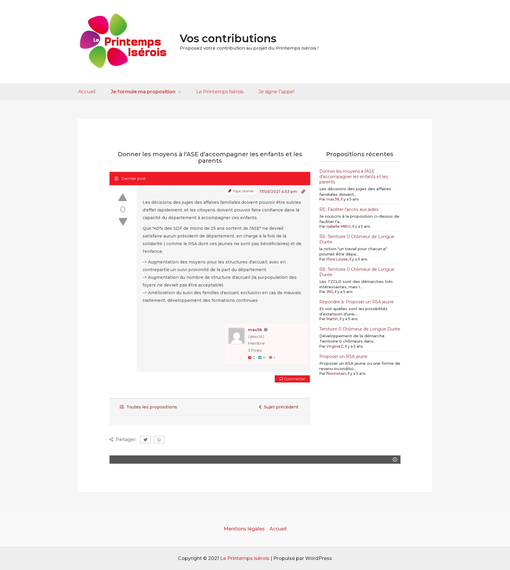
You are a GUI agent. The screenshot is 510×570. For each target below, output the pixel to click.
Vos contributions (228, 38)
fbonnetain (336, 373)
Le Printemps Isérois (219, 92)
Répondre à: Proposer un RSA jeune (356, 301)
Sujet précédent (279, 407)
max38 (255, 329)
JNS (329, 291)
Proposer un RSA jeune (343, 356)
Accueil (87, 92)
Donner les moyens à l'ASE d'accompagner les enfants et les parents (353, 177)
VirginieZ (334, 346)
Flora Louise (337, 259)
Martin (332, 319)
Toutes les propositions (150, 407)
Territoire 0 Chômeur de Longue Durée (359, 329)
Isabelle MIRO (338, 226)
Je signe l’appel (277, 92)
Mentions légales (244, 529)
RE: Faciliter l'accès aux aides (348, 209)
